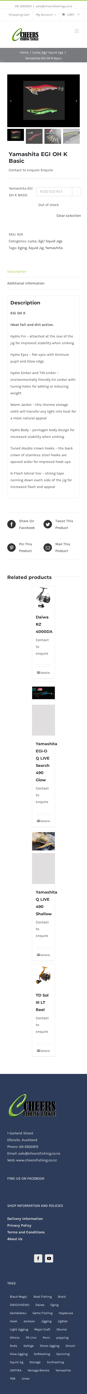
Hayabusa (66, 1313)
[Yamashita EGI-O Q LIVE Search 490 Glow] (43, 709)
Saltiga (28, 1346)
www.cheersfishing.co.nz (36, 1160)
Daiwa (40, 1305)
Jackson (29, 1321)
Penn (46, 1337)
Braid (62, 1296)
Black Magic (18, 1296)
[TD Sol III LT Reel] (43, 975)
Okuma (62, 1329)
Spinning (63, 1354)
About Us (14, 1239)
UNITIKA (15, 1370)
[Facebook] (38, 1258)
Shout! (70, 1346)
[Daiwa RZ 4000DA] (43, 597)
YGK (12, 1378)
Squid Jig (36, 248)
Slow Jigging (19, 1354)
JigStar (63, 1321)
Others (15, 1337)
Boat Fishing (43, 1296)
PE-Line (31, 1337)
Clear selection (69, 215)
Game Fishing (42, 1313)
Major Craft (42, 1329)
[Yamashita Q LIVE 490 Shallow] (43, 857)
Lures (32, 241)
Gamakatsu (18, 1313)
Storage (35, 1362)
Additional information (25, 283)
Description (16, 271)
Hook (13, 1321)
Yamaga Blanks (38, 1370)
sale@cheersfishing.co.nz (54, 6)
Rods (13, 1346)
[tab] (43, 271)
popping (62, 1337)
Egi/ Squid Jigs (50, 241)
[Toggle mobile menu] (77, 30)
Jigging (46, 1321)
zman (26, 1378)
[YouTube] (49, 1258)
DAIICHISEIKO (19, 1305)
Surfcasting (55, 1362)
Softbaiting (42, 1354)
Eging (22, 248)
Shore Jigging (49, 1346)
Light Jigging (19, 1329)
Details (45, 672)
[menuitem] (19, 15)
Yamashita (54, 248)
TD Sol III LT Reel (42, 1002)
